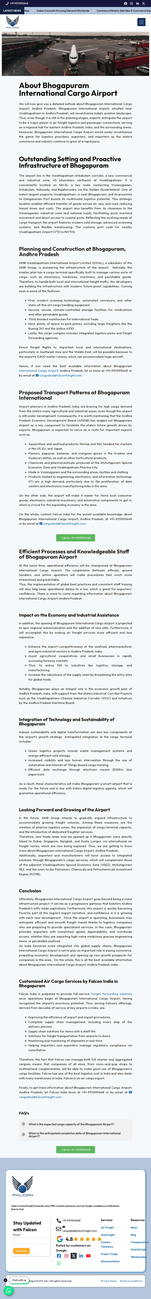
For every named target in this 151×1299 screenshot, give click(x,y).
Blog (133, 1234)
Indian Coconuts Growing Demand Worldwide (55, 10)
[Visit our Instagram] (66, 1256)
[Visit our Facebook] (59, 1256)
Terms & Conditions (131, 1281)
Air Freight (107, 1227)
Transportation (140, 1242)
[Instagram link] (131, 3)
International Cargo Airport (38, 370)
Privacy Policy (109, 1281)
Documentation (110, 1261)
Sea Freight (108, 1234)
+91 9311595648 (19, 3)
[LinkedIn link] (137, 3)
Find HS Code (139, 1249)
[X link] (143, 3)
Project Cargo (109, 1254)
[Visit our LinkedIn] (81, 1256)
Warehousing (138, 1257)
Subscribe (21, 1251)
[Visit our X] (74, 1256)
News (134, 1227)
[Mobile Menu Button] (141, 22)
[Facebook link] (125, 3)
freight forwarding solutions (111, 994)
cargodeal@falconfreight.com (60, 375)
